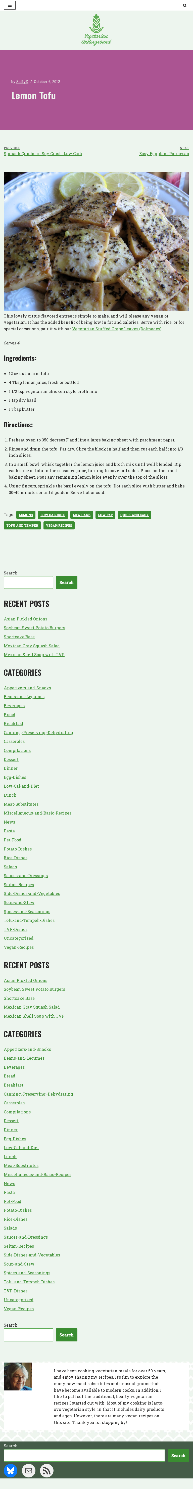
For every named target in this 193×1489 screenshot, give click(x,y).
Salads (10, 866)
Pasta (9, 830)
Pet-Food (12, 839)
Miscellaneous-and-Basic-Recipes (37, 813)
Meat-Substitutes (21, 804)
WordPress (115, 1483)
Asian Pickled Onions (25, 618)
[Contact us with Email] (28, 1470)
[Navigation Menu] (10, 5)
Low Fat (105, 515)
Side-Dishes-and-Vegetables (32, 893)
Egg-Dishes (15, 777)
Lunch (10, 795)
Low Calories (52, 515)
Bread (9, 714)
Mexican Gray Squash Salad (32, 645)
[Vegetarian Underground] (96, 30)
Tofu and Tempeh (22, 525)
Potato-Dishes (18, 848)
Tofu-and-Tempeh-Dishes (29, 920)
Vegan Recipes (59, 525)
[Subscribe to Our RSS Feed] (47, 1470)
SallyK (22, 81)
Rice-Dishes (15, 857)
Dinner (11, 768)
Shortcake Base (19, 636)
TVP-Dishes (15, 929)
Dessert (11, 759)
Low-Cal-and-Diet (21, 786)
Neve (72, 1483)
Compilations (17, 750)
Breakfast (13, 723)
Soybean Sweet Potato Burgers (34, 627)
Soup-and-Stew (19, 902)
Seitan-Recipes (19, 884)
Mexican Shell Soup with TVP (34, 654)
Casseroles (14, 741)
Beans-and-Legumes (24, 696)
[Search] (185, 5)
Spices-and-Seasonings (27, 911)
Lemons (26, 515)
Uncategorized (18, 938)
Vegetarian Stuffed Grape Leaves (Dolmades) (116, 328)
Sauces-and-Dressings (26, 875)
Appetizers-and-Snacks (27, 687)
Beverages (14, 705)
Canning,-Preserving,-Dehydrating (38, 732)
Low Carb (81, 515)
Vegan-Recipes (19, 947)
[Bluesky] (10, 1470)
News (9, 822)
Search (11, 572)
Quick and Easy (134, 515)
